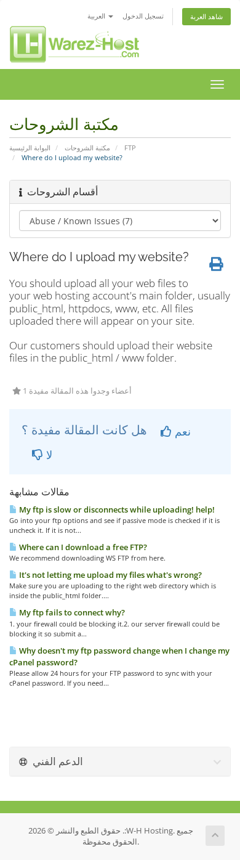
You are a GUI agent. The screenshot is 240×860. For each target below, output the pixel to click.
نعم (181, 431)
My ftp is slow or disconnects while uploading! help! (116, 509)
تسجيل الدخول (143, 15)
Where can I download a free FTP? (82, 547)
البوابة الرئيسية (29, 147)
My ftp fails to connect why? (71, 612)
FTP (130, 147)
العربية (97, 15)
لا (47, 454)
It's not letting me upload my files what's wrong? (109, 574)
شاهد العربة (206, 16)
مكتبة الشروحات (87, 147)
